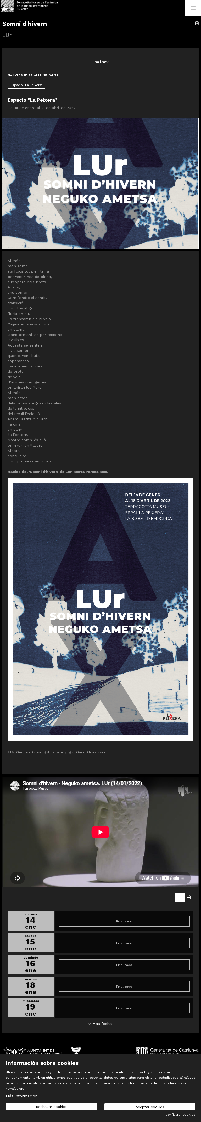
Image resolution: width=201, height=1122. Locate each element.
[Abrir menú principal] (193, 8)
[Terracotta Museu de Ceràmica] (23, 8)
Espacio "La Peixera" (26, 85)
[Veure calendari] (188, 897)
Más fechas (102, 1023)
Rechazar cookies (51, 1106)
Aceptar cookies (150, 1107)
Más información (21, 1096)
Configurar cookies (180, 1114)
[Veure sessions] (179, 897)
